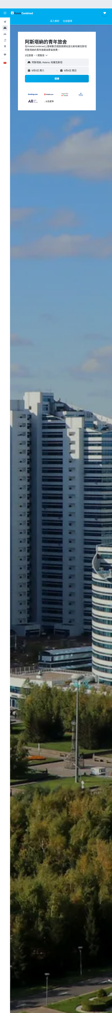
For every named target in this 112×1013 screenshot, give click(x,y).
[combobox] (36, 55)
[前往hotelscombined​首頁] (21, 13)
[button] (5, 13)
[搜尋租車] (5, 34)
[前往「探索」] (5, 46)
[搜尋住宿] (5, 28)
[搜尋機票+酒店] (5, 40)
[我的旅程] (5, 55)
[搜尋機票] (5, 22)
